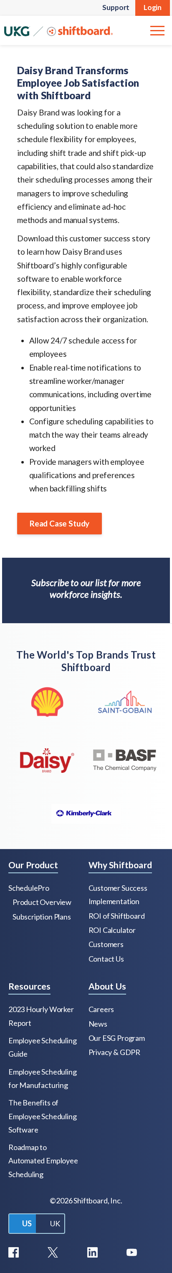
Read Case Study (59, 523)
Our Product (33, 865)
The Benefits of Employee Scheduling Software (42, 1116)
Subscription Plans (42, 916)
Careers (101, 1009)
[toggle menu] (157, 30)
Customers (106, 944)
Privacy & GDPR (114, 1052)
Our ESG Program (117, 1037)
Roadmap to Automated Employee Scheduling (43, 1161)
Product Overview (42, 902)
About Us (107, 986)
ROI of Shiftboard (117, 915)
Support (115, 7)
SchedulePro (28, 887)
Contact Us (106, 958)
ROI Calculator (112, 930)
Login (153, 7)
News (98, 1023)
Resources (29, 986)
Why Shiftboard (120, 865)
